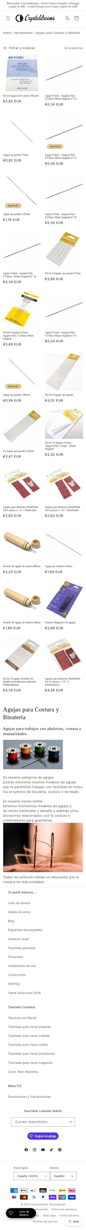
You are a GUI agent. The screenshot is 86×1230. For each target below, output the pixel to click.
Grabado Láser (18, 939)
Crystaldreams (39, 1204)
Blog (11, 921)
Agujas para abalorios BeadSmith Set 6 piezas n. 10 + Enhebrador (62, 509)
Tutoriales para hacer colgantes (30, 1062)
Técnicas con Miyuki (22, 1017)
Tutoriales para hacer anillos (28, 1044)
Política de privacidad (34, 1209)
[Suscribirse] (70, 1122)
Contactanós (17, 974)
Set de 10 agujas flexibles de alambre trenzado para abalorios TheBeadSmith (20, 681)
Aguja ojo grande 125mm (16, 214)
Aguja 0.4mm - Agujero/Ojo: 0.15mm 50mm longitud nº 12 (61, 156)
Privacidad (15, 956)
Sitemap (14, 983)
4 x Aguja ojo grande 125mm (18, 451)
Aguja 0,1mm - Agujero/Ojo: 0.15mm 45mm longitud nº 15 (61, 334)
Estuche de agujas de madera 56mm (21, 622)
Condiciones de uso (22, 965)
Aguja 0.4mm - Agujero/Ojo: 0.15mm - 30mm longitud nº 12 (19, 275)
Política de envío (69, 1215)
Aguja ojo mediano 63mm (58, 566)
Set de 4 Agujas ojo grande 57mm (63, 273)
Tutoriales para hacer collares (29, 1035)
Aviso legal (49, 1215)
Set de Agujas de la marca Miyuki (21, 95)
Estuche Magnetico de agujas (60, 622)
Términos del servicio (45, 1221)
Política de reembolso (64, 1209)
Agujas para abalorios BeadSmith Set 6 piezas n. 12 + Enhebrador (20, 509)
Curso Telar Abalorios (23, 1071)
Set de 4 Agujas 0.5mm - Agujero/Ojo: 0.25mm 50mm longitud (18, 335)
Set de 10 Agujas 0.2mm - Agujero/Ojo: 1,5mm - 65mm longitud (60, 445)
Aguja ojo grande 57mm (16, 155)
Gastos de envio (19, 912)
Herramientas (23, 32)
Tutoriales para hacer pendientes (31, 1053)
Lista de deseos (19, 903)
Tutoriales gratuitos (21, 948)
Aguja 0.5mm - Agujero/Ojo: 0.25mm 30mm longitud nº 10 (61, 216)
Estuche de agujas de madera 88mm (21, 566)
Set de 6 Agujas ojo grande (59, 394)
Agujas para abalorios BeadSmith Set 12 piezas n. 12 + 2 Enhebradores (62, 681)
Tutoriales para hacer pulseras (29, 1026)
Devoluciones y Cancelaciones (29, 1096)
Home (7, 32)
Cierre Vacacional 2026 (24, 992)
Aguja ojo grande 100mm (16, 394)
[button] (8, 18)
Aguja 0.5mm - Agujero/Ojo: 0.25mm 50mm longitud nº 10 (61, 97)
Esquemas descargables (25, 929)
